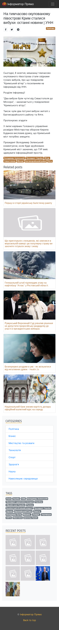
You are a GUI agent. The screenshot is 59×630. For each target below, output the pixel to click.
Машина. (27, 514)
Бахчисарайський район (35, 161)
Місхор (20, 161)
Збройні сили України (15, 505)
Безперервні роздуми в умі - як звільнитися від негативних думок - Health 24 (28, 368)
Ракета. (37, 511)
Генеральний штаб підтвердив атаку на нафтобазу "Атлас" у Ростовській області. (26, 284)
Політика (50, 28)
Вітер (47, 158)
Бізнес (12, 436)
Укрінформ (46, 514)
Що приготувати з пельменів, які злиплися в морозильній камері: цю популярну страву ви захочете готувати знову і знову (28, 243)
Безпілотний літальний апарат (19, 508)
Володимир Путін (13, 514)
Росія (8, 498)
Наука (12, 471)
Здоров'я (14, 464)
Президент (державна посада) (19, 502)
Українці (38, 502)
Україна (16, 498)
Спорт (12, 457)
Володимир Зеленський (14, 158)
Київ (23, 498)
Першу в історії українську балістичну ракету (28, 203)
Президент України (34, 158)
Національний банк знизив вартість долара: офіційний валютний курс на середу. (28, 408)
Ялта (50, 161)
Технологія (15, 450)
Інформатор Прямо (20, 4)
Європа (9, 511)
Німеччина (17, 518)
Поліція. (36, 514)
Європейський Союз (23, 511)
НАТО (8, 518)
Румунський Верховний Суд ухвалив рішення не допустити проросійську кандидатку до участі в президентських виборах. (29, 325)
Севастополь (9, 161)
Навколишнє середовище (23, 478)
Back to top (29, 620)
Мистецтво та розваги (21, 443)
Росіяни (29, 505)
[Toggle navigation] (53, 4)
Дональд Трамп (30, 518)
